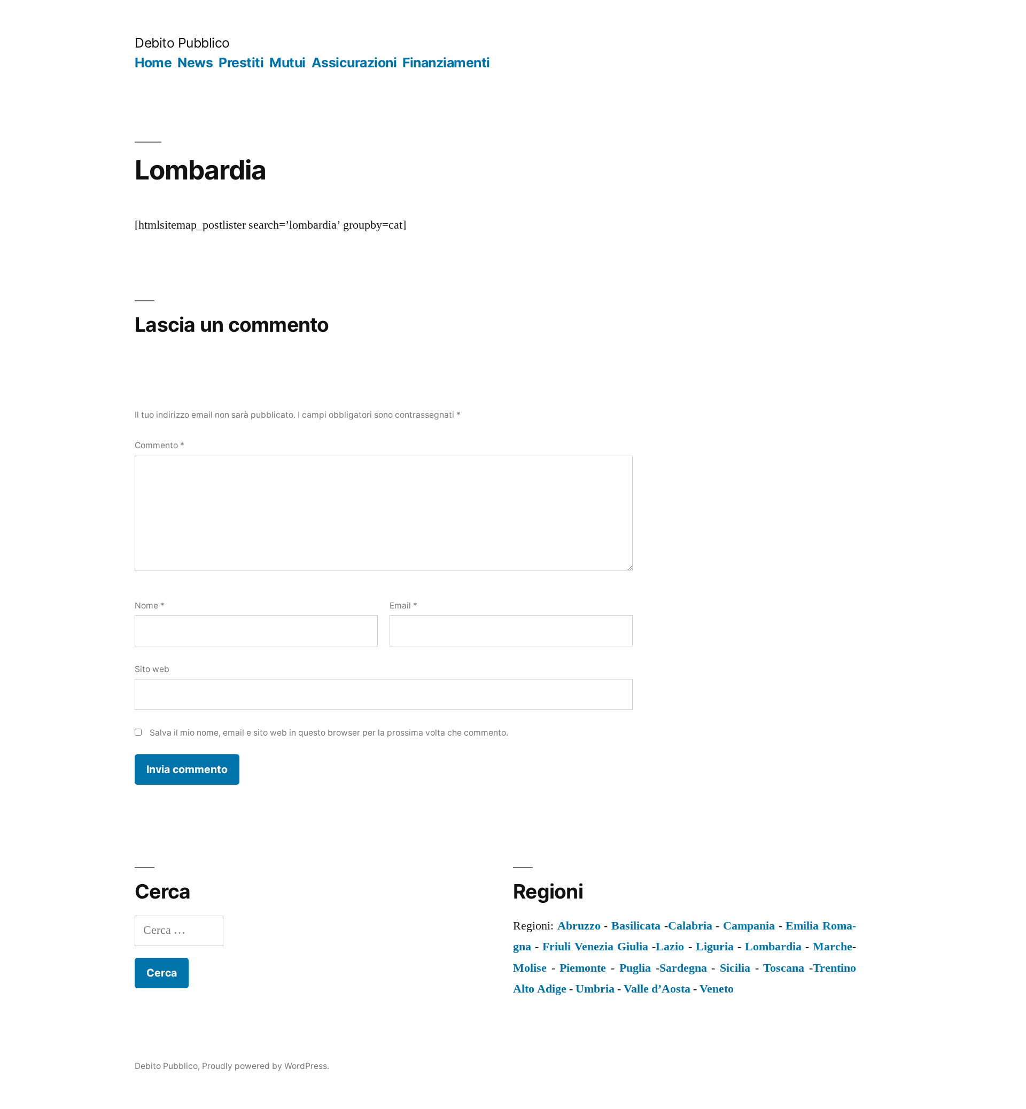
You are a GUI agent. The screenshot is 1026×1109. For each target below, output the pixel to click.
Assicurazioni (354, 62)
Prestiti (241, 62)
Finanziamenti (446, 62)
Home (153, 62)
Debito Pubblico (182, 43)
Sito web (152, 669)
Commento (159, 445)
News (195, 62)
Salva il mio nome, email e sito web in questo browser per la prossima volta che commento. (329, 733)
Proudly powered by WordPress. (265, 1066)
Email (403, 605)
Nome (150, 605)
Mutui (287, 62)
